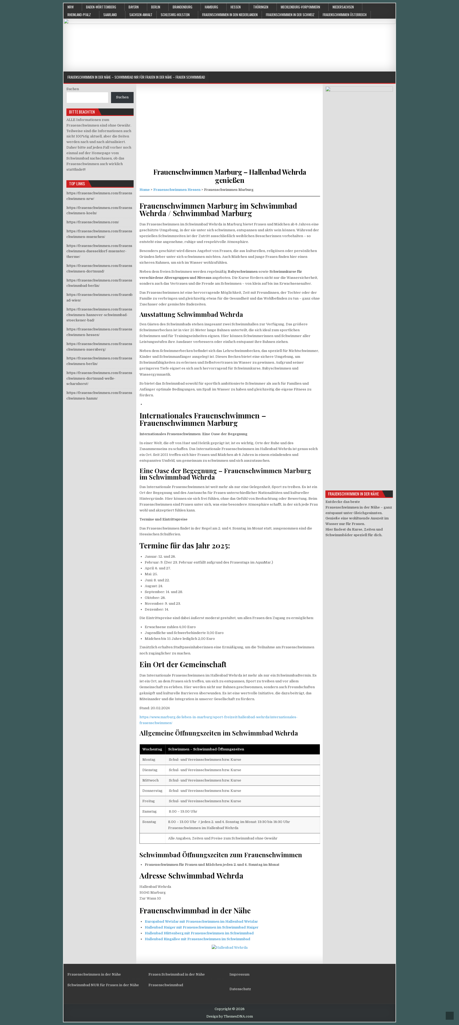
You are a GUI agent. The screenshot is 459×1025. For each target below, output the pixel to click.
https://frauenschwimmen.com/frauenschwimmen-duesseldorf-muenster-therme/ (99, 251)
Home (144, 190)
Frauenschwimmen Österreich (345, 14)
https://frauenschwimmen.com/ (92, 222)
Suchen (72, 89)
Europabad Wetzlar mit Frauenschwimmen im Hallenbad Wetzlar (201, 921)
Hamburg (211, 7)
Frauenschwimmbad (165, 985)
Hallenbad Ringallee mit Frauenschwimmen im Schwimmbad (197, 939)
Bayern (134, 7)
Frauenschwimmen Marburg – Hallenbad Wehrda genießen (229, 176)
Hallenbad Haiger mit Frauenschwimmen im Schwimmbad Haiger (201, 927)
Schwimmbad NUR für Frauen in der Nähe (103, 985)
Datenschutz (240, 989)
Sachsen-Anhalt (140, 14)
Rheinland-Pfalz (79, 14)
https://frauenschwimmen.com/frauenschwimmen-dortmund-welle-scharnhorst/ (99, 378)
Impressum (239, 974)
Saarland (110, 14)
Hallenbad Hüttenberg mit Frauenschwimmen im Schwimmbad (199, 933)
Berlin (155, 7)
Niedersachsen (343, 7)
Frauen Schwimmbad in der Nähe (176, 974)
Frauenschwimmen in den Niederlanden (230, 14)
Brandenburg (182, 7)
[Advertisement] (229, 130)
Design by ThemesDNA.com (229, 1016)
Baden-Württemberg (101, 7)
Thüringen (260, 7)
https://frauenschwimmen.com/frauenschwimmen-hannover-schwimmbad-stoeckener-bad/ (99, 314)
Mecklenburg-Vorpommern (300, 7)
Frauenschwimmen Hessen (177, 190)
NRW (70, 7)
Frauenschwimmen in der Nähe (94, 974)
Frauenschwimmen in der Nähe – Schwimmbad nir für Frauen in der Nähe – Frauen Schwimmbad (136, 77)
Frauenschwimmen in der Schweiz (290, 14)
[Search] (391, 77)
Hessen (236, 7)
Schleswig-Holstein (175, 14)
